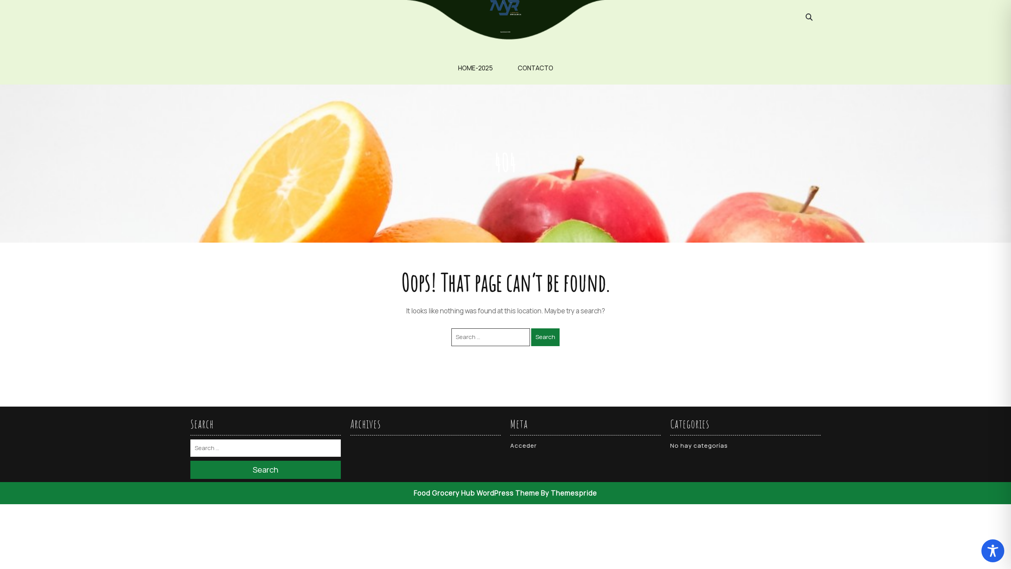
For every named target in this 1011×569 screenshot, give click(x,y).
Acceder (523, 445)
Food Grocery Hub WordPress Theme (476, 492)
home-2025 (475, 68)
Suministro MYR (505, 32)
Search (545, 337)
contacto (535, 68)
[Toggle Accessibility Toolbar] (993, 551)
